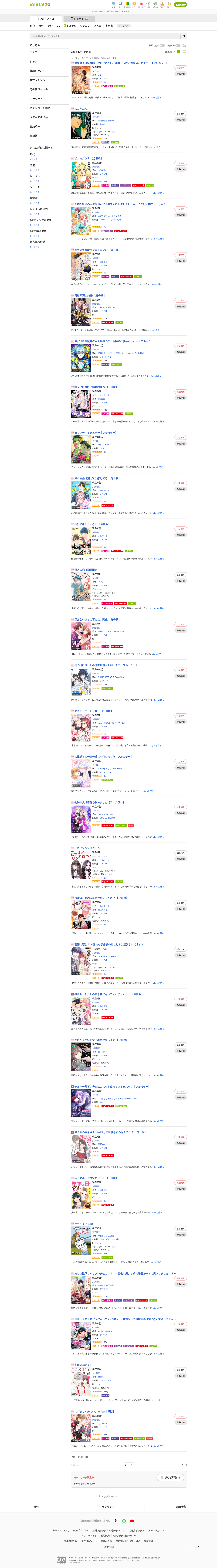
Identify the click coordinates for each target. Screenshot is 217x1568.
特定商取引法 (71, 1540)
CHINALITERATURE (107, 677)
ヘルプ (76, 1530)
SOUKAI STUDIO (105, 814)
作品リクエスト (117, 1530)
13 (105, 138)
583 (105, 1391)
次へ (183, 1464)
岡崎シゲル (103, 1189)
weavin (103, 1102)
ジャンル (122, 25)
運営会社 (148, 1540)
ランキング (108, 1506)
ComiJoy (120, 677)
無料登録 (182, 4)
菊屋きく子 (103, 909)
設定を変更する (172, 1477)
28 (105, 1434)
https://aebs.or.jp (74, 1562)
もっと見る (34, 159)
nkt (99, 956)
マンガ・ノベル (46, 18)
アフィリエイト (89, 1535)
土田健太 (118, 353)
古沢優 (111, 1235)
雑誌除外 (171, 45)
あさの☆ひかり (104, 860)
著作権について (89, 1540)
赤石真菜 (102, 631)
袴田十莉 (110, 722)
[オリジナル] (70, 25)
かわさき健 (103, 1235)
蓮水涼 (109, 1330)
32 (105, 181)
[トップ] (37, 4)
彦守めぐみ (103, 1144)
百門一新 (110, 1285)
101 (105, 1296)
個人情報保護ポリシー (124, 1535)
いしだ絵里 (103, 536)
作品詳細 (181, 73)
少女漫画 (96, 212)
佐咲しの (122, 1098)
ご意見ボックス (136, 1530)
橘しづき (112, 307)
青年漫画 (96, 116)
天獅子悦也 (103, 120)
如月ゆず (102, 768)
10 (105, 318)
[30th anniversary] (47, 4)
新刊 (36, 1506)
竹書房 (103, 124)
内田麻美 (102, 170)
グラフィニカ (120, 722)
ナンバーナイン (106, 356)
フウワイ (110, 353)
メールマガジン (156, 1530)
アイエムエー (105, 1380)
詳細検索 (181, 1506)
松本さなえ (113, 1098)
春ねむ (114, 956)
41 (105, 1253)
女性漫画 (96, 166)
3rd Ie (124, 353)
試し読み (181, 113)
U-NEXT (103, 173)
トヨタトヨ (103, 261)
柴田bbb (101, 398)
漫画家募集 (106, 1540)
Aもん (108, 768)
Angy (100, 444)
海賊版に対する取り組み (128, 1540)
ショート (81, 18)
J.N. (99, 74)
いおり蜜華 (103, 1006)
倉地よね (102, 1330)
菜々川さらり (103, 1051)
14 (105, 409)
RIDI (102, 448)
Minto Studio (117, 768)
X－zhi (103, 78)
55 (105, 1342)
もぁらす (102, 722)
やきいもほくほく (113, 216)
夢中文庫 (104, 1289)
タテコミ (96, 71)
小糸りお (102, 1285)
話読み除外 (154, 45)
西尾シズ (102, 216)
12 (105, 360)
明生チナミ (103, 1423)
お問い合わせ (99, 1530)
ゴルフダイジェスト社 (109, 1239)
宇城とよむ (103, 1098)
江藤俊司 (102, 353)
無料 (180, 67)
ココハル (102, 1376)
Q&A (86, 1530)
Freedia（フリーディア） (111, 219)
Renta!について (61, 1530)
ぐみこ (101, 581)
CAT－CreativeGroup (115, 631)
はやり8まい (103, 490)
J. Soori (106, 444)
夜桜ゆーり (106, 956)
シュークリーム (106, 1427)
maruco (131, 353)
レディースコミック (100, 395)
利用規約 (105, 1535)
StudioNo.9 (139, 353)
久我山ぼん (103, 307)
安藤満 (111, 120)
